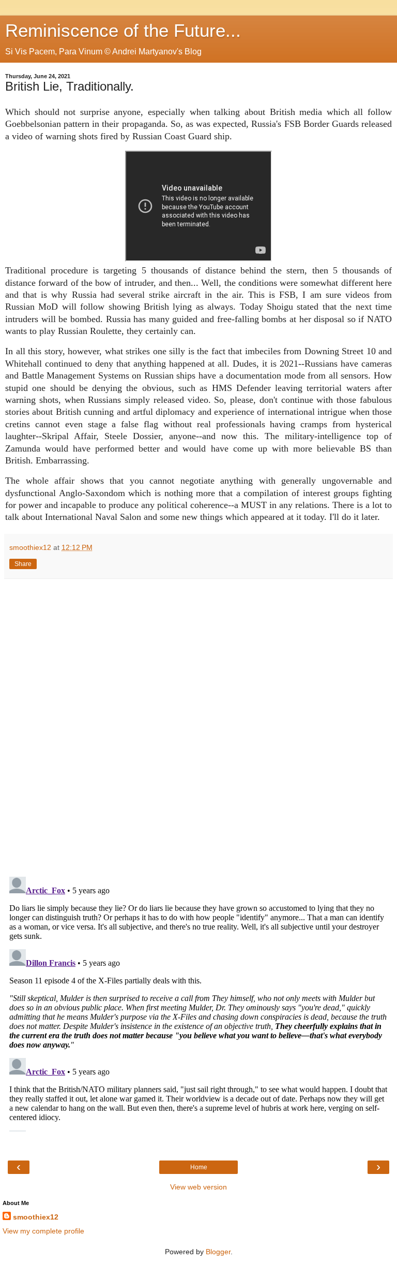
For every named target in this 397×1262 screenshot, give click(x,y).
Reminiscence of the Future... (123, 30)
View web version (198, 1187)
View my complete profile (43, 1231)
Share (23, 564)
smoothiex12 (35, 1217)
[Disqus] (198, 723)
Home (198, 1167)
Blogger (218, 1252)
